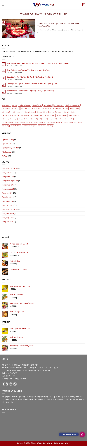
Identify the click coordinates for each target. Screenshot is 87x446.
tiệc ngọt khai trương (55, 112)
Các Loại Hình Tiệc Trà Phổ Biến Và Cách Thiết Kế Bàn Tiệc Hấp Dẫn (32, 84)
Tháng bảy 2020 (7, 218)
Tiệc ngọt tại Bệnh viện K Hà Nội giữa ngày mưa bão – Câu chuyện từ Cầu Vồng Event (38, 63)
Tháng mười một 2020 (10, 209)
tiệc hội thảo (15, 108)
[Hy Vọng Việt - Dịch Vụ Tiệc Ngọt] (43, 4)
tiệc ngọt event (74, 108)
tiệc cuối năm (48, 105)
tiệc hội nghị (6, 108)
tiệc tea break (78, 119)
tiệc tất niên (41, 126)
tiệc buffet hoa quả (24, 105)
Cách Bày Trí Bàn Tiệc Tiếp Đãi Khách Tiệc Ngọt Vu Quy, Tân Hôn (30, 77)
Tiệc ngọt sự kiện (49, 115)
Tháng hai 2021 (7, 201)
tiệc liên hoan (47, 108)
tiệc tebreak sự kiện (70, 122)
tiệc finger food (58, 105)
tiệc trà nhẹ (5, 126)
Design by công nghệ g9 (62, 443)
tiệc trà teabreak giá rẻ (29, 126)
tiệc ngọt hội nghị (30, 112)
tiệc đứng (50, 126)
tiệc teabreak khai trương (55, 122)
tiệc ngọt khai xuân (69, 112)
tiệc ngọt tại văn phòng (9, 119)
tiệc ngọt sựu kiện (61, 115)
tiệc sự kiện (58, 119)
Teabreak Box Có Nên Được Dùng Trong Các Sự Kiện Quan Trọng (30, 91)
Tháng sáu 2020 (7, 222)
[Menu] (3, 4)
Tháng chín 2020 (8, 214)
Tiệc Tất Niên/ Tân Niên (10, 148)
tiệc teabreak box (7, 122)
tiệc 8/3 (14, 105)
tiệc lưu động (57, 108)
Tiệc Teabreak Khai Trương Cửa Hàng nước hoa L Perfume (28, 70)
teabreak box (6, 105)
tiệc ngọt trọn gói (74, 115)
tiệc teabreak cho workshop (23, 122)
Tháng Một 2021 (8, 205)
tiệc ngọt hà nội (17, 112)
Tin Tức (4, 156)
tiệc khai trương (25, 108)
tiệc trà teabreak (16, 126)
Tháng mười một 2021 (10, 181)
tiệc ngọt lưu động (23, 115)
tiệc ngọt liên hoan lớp (9, 115)
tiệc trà (80, 122)
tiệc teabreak (68, 119)
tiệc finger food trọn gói (72, 105)
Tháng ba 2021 (7, 197)
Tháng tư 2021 (7, 193)
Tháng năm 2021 (8, 189)
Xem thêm (9, 402)
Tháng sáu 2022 (7, 173)
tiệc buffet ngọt (37, 105)
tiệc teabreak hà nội (40, 122)
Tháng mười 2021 (8, 185)
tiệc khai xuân (36, 108)
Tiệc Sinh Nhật (7, 144)
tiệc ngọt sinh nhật (36, 115)
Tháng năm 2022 (8, 177)
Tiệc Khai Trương (8, 140)
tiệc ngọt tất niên (23, 119)
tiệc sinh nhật (34, 119)
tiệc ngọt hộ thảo (42, 112)
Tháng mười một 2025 (10, 168)
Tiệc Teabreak (7, 152)
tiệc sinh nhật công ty (46, 119)
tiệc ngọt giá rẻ (6, 112)
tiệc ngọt (65, 108)
